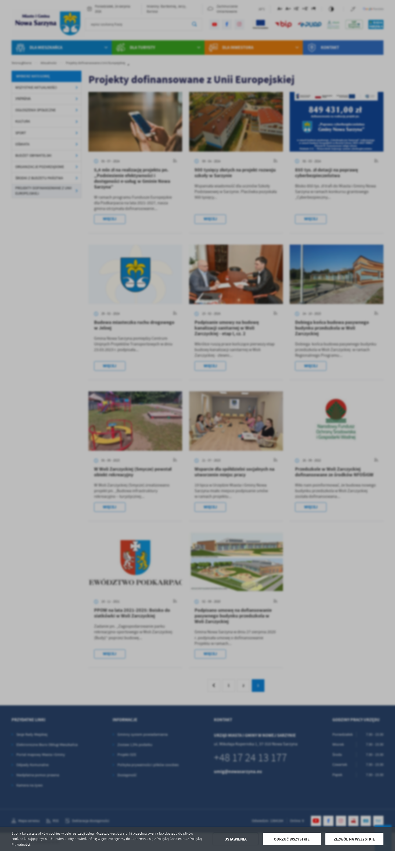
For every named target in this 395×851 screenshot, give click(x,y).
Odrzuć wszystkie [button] (292, 839)
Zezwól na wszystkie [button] (354, 839)
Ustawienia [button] (235, 839)
